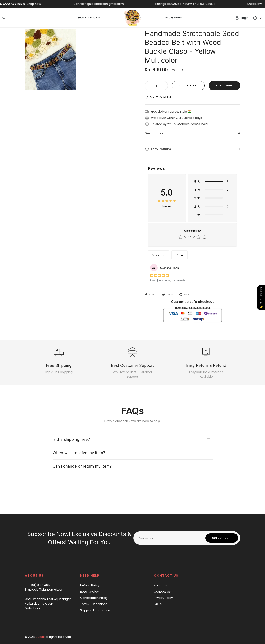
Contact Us (162, 591)
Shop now (14, 4)
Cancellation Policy (93, 598)
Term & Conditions (93, 604)
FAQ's (158, 604)
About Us (160, 585)
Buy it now (224, 85)
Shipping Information (95, 610)
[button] (4, 18)
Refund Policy (89, 585)
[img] (167, 201)
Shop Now (234, 4)
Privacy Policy (163, 598)
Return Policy (89, 591)
